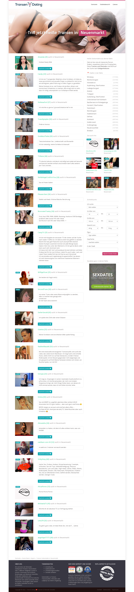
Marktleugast (102, 111)
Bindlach (102, 131)
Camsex (115, 4)
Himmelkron (102, 83)
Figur (89, 232)
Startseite (94, 4)
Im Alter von (91, 211)
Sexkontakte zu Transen (49, 577)
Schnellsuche (49, 567)
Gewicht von (91, 225)
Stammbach (102, 108)
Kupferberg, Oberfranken (102, 85)
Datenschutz (107, 590)
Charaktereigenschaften (52, 570)
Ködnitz (102, 91)
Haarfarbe (90, 239)
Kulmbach (102, 119)
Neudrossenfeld (102, 128)
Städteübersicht (105, 4)
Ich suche (90, 204)
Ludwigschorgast (102, 88)
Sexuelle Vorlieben (50, 572)
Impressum (115, 590)
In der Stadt (91, 246)
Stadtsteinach (102, 114)
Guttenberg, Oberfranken (102, 97)
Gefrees (102, 117)
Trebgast (102, 94)
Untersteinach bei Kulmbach (102, 100)
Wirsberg (102, 77)
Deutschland (25, 558)
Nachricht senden (44, 68)
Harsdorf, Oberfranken (102, 105)
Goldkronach (102, 122)
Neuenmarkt (59, 57)
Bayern (33, 558)
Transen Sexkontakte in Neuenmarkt (47, 558)
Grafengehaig (102, 125)
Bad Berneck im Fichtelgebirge (102, 102)
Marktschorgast (102, 80)
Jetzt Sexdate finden (111, 254)
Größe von (90, 218)
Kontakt (99, 590)
